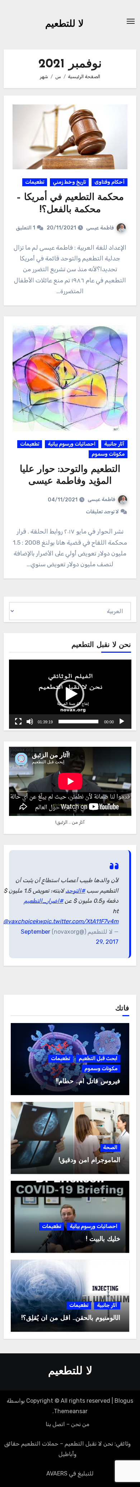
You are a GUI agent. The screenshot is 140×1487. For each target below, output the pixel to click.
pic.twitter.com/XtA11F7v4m (80, 921)
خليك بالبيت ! (103, 1239)
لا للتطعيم (64, 24)
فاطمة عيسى (100, 228)
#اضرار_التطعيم (43, 900)
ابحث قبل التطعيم (98, 1058)
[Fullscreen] (18, 721)
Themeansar (71, 1411)
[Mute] (29, 721)
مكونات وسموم (108, 454)
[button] (70, 694)
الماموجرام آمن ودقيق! (89, 1160)
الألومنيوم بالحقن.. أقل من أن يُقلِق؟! (70, 1318)
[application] (70, 694)
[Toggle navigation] (130, 21)
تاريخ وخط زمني (69, 182)
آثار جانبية (114, 444)
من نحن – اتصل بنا (67, 1424)
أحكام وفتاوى (109, 182)
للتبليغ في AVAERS (70, 1473)
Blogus (124, 1400)
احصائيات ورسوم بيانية (71, 444)
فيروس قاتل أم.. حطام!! (88, 1082)
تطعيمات (34, 182)
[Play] (121, 721)
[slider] (79, 721)
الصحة (110, 1147)
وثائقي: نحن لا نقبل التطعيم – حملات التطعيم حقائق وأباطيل (67, 1448)
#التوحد (75, 890)
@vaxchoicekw (23, 921)
